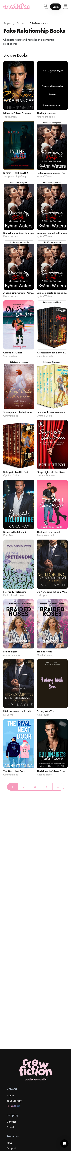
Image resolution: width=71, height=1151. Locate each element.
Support (11, 1148)
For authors (13, 1106)
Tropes (7, 23)
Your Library (14, 1100)
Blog (9, 1143)
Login (56, 6)
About (10, 1127)
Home (10, 1095)
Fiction (20, 23)
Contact (11, 1121)
